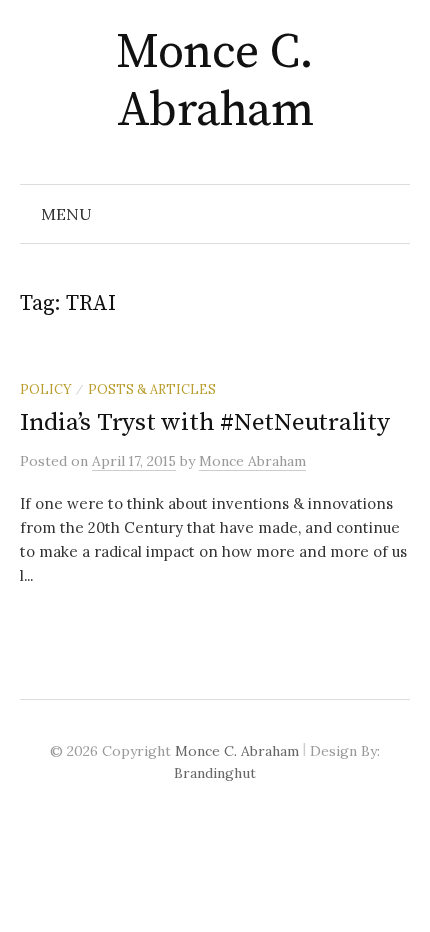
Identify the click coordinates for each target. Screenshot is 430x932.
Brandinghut (215, 773)
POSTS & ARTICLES (152, 389)
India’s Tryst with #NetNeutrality (205, 422)
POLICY (45, 389)
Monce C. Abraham (214, 82)
